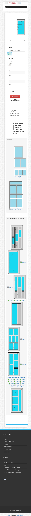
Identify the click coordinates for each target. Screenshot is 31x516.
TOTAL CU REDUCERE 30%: (15, 100)
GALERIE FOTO (8, 447)
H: (9, 70)
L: (9, 78)
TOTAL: (13, 91)
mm (9, 75)
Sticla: (10, 47)
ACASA (6, 439)
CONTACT (7, 452)
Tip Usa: (11, 58)
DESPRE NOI (7, 449)
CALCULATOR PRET (9, 441)
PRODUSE (7, 444)
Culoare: (11, 38)
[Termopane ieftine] (15, 3)
